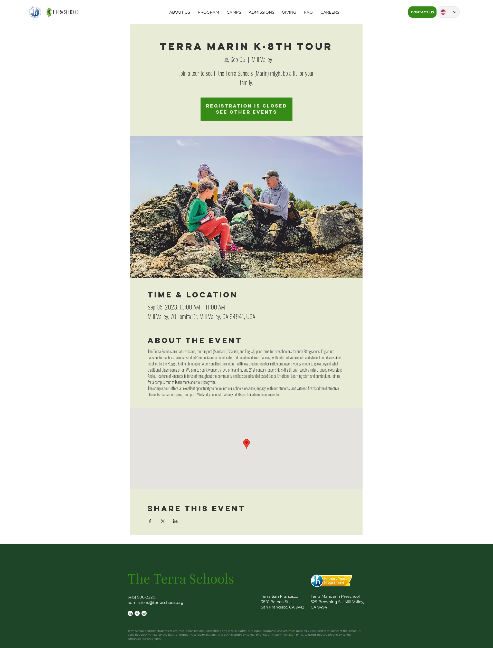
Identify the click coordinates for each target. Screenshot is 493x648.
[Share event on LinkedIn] (175, 521)
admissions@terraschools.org (155, 602)
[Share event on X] (162, 521)
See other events (246, 112)
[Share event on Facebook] (150, 521)
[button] (179, 12)
